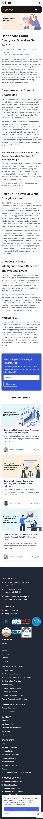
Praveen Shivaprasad (17, 450)
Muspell (4, 651)
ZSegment (5, 654)
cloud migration (10, 248)
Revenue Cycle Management (12, 695)
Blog (3, 744)
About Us (5, 720)
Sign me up (10, 384)
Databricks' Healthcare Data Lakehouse (16, 677)
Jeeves (4, 643)
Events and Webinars (9, 758)
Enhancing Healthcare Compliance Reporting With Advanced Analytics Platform (19, 483)
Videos (4, 769)
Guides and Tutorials (9, 747)
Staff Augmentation (9, 711)
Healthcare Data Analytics (19, 55)
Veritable (5, 661)
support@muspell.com (12, 788)
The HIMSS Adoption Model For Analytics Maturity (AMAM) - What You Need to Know (21, 537)
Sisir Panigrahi (14, 503)
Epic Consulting (7, 670)
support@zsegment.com (13, 792)
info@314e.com (11, 614)
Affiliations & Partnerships (11, 728)
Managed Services (9, 708)
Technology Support (9, 692)
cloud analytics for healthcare (16, 80)
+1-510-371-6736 (11, 610)
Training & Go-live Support (12, 688)
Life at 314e (6, 731)
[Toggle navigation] (39, 2)
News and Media (8, 762)
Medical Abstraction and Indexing (14, 699)
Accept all (21, 809)
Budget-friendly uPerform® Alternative (16, 772)
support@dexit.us (10, 785)
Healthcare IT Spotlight (10, 755)
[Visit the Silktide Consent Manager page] (38, 813)
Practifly (5, 658)
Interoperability (7, 685)
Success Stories (8, 751)
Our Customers (7, 724)
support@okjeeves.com (13, 781)
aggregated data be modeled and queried (20, 110)
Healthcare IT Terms (9, 765)
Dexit (3, 647)
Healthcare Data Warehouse (12, 674)
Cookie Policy (9, 804)
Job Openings (7, 735)
